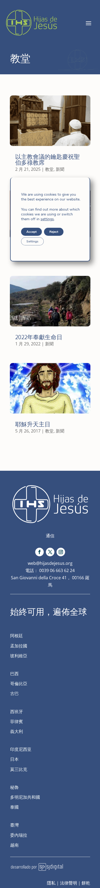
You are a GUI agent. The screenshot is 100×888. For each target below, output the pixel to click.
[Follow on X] (50, 552)
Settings (32, 241)
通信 (50, 536)
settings (47, 219)
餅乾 (86, 883)
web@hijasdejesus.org (50, 563)
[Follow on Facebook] (39, 552)
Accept (31, 232)
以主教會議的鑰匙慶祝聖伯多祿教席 (47, 159)
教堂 (49, 169)
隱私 (51, 883)
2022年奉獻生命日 (38, 337)
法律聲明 (68, 883)
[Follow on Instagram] (61, 552)
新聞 (60, 169)
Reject (53, 232)
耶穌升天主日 (32, 424)
